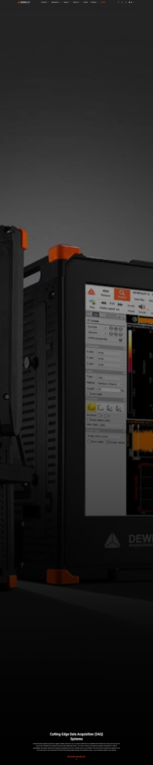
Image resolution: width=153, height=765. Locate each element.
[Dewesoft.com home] (24, 2)
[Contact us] (118, 2)
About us (75, 2)
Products (44, 2)
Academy (93, 2)
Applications (55, 2)
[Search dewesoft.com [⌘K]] (122, 2)
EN (131, 2)
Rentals (103, 2)
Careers (85, 2)
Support (66, 2)
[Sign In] (126, 2)
